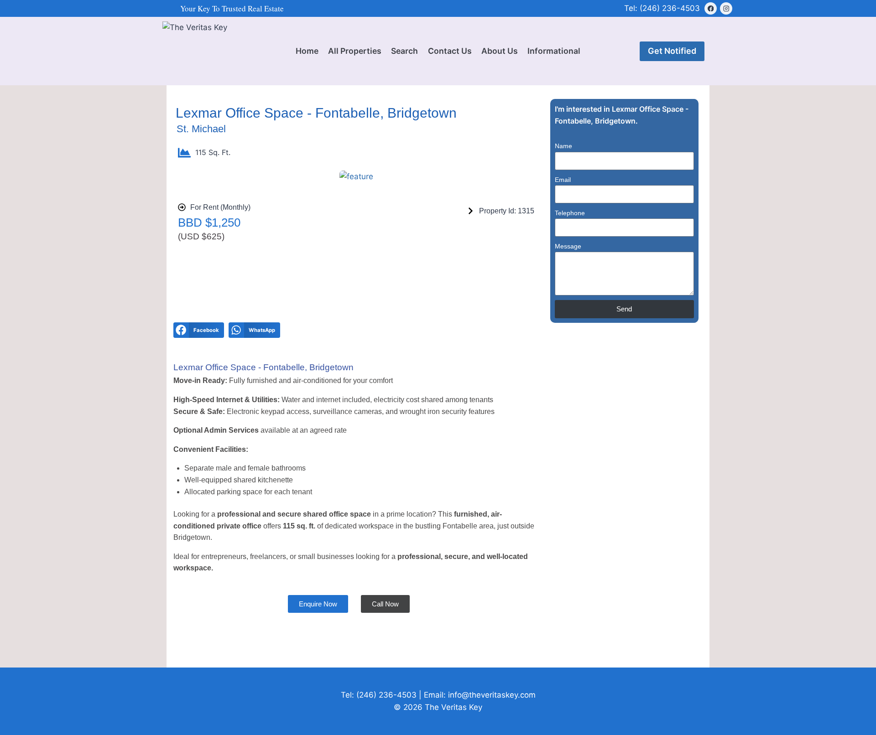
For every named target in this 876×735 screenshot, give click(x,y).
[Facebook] (710, 8)
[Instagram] (726, 8)
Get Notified (672, 51)
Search (404, 51)
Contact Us (450, 51)
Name (563, 146)
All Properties (354, 51)
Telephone (570, 213)
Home (307, 51)
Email (563, 179)
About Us (499, 51)
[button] (198, 330)
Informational (553, 51)
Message (568, 246)
